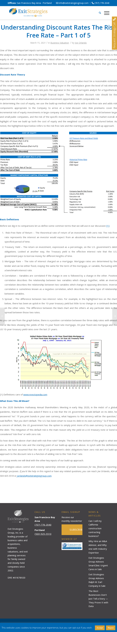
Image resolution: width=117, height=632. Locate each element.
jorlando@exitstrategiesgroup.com (33, 475)
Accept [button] (100, 627)
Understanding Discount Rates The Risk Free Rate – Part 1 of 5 (58, 31)
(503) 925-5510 (43, 533)
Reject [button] (110, 627)
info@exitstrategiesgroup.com (73, 3)
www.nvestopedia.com (35, 394)
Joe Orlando (81, 42)
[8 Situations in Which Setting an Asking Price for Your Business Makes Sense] (2, 316)
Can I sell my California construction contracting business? (95, 528)
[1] (107, 225)
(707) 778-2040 (101, 3)
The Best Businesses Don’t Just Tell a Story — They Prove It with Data (98, 598)
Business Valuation (59, 42)
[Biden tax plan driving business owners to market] (114, 316)
